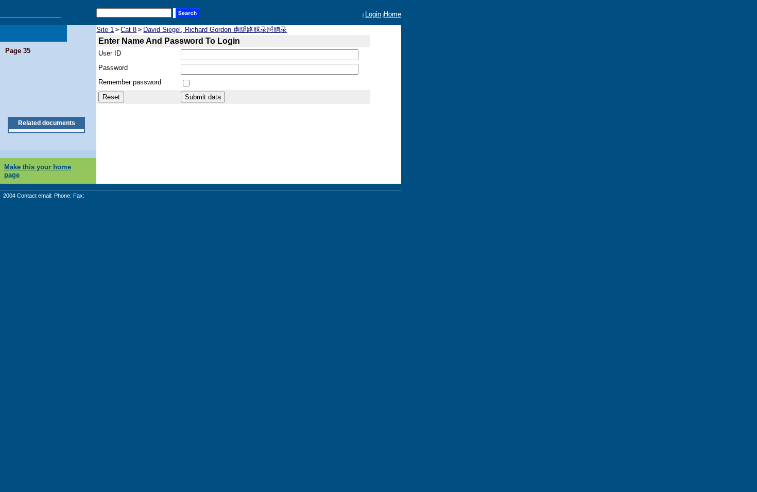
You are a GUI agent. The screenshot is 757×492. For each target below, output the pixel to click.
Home (392, 14)
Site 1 (105, 29)
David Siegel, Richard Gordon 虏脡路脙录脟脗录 (215, 29)
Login (373, 14)
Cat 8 (128, 29)
